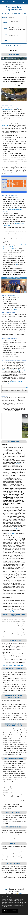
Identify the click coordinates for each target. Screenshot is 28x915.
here (17, 264)
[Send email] (18, 50)
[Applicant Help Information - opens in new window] (24, 2)
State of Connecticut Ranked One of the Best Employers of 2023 (14, 247)
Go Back (8, 45)
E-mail (7, 889)
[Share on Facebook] (11, 50)
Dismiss (14, 910)
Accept (6, 910)
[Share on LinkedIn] (15, 50)
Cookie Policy (7, 906)
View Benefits (18, 45)
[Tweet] (13, 50)
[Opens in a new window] (17, 893)
